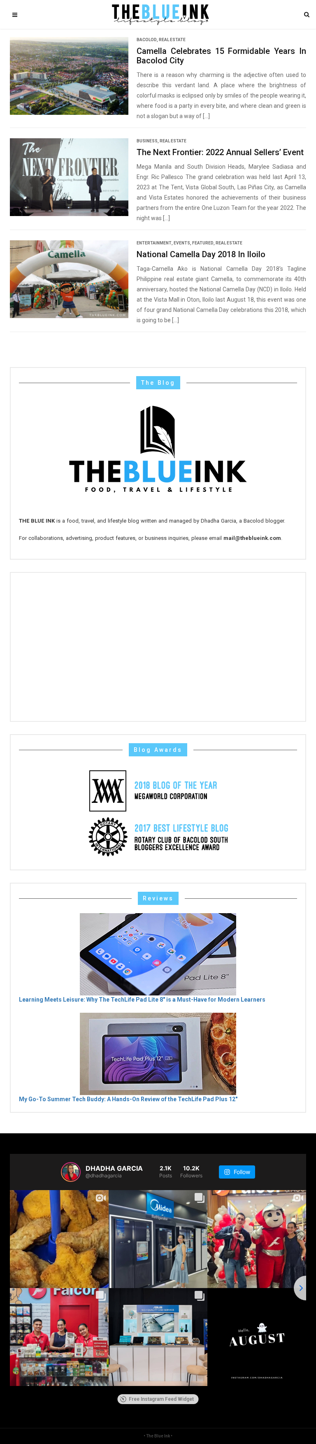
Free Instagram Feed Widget (161, 1399)
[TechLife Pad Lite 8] (158, 954)
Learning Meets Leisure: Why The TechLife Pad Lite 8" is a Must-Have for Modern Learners (142, 999)
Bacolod (147, 39)
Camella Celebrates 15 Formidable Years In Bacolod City (221, 56)
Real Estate (172, 39)
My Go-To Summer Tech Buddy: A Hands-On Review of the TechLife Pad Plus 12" (128, 1099)
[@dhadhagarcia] (71, 1172)
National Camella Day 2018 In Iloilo (201, 254)
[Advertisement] (158, 647)
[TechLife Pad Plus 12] (158, 1053)
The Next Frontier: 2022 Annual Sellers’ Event (220, 152)
